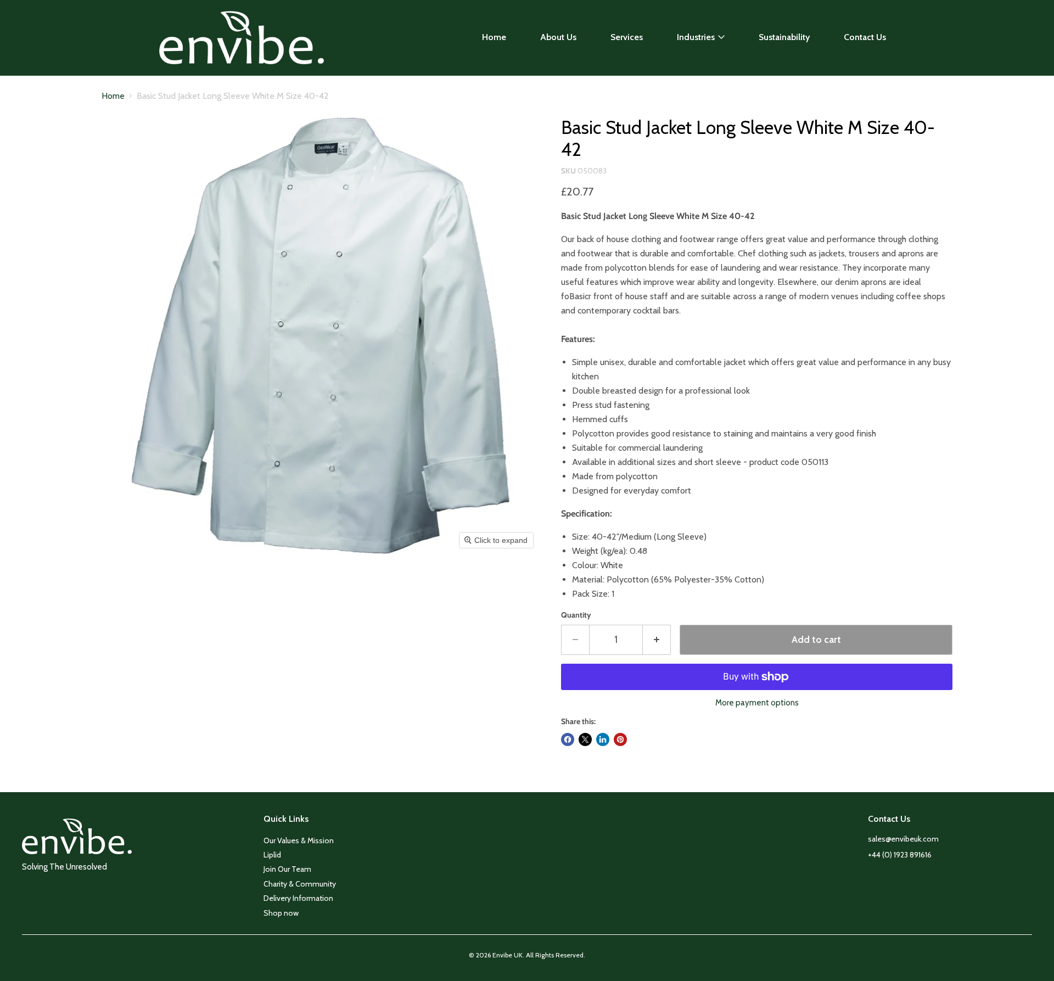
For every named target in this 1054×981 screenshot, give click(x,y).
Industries (696, 37)
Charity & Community (300, 884)
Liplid (272, 855)
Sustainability (784, 37)
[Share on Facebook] (567, 739)
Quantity (576, 614)
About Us (558, 37)
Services (626, 37)
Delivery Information (298, 898)
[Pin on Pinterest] (620, 739)
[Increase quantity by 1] (657, 640)
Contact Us (865, 37)
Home (494, 37)
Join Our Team (287, 869)
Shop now (281, 913)
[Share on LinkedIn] (602, 739)
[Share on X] (585, 739)
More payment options (757, 703)
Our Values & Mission (299, 840)
